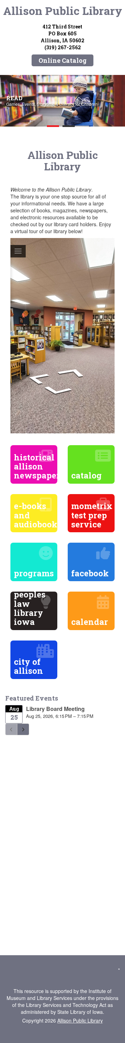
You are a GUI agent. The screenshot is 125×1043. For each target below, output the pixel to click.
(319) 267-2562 (62, 47)
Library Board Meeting (55, 709)
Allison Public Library (62, 10)
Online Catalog (62, 60)
